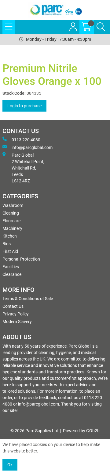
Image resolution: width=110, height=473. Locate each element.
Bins (6, 243)
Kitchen (9, 236)
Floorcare (11, 220)
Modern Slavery (17, 321)
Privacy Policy (15, 313)
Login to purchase (24, 105)
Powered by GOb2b (81, 430)
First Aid (10, 251)
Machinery (12, 228)
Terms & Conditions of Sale (27, 298)
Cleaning (10, 213)
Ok (10, 464)
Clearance (11, 274)
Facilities (10, 266)
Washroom (12, 205)
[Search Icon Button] (101, 27)
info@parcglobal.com (32, 147)
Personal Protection (21, 259)
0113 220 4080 (26, 139)
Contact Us (13, 306)
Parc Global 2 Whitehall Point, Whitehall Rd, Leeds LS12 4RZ (28, 168)
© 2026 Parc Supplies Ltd (34, 430)
